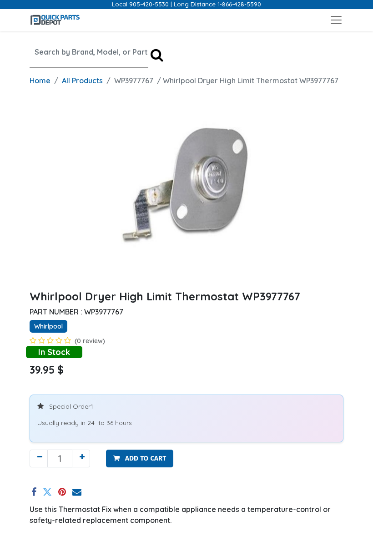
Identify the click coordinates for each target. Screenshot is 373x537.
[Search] (157, 55)
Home (40, 80)
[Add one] (81, 458)
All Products (82, 80)
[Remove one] (39, 458)
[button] (139, 458)
